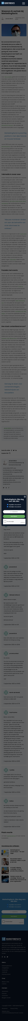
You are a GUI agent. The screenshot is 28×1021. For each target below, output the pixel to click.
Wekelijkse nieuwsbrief (15, 506)
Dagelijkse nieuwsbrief (15, 504)
